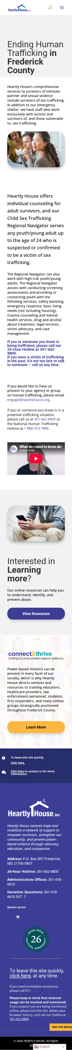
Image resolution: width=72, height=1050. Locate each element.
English (44, 1046)
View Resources (36, 613)
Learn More (36, 727)
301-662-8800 (45, 419)
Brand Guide (16, 907)
